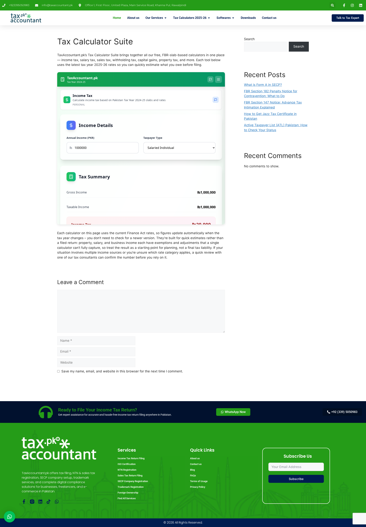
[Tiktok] (48, 501)
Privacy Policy (197, 486)
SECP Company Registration (133, 481)
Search (249, 39)
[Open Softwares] (233, 18)
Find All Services (127, 498)
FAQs (193, 475)
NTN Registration (127, 469)
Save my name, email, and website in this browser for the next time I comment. (122, 371)
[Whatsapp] (57, 501)
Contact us (196, 464)
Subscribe (296, 479)
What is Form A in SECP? (263, 85)
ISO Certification (127, 464)
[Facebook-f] (24, 501)
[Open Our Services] (165, 18)
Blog (192, 469)
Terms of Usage (199, 481)
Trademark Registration (131, 486)
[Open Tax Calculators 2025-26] (208, 18)
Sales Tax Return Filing (130, 475)
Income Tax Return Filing (131, 458)
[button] (332, 5)
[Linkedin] (40, 501)
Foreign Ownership (128, 492)
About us (195, 458)
